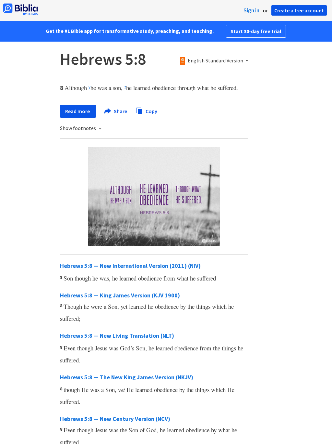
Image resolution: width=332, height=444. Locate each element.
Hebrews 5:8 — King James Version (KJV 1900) (120, 295)
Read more (78, 111)
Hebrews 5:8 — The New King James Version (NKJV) (126, 377)
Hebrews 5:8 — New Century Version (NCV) (115, 419)
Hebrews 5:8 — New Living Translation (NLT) (117, 335)
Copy (151, 111)
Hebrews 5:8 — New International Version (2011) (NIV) (130, 265)
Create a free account (299, 10)
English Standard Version (215, 61)
